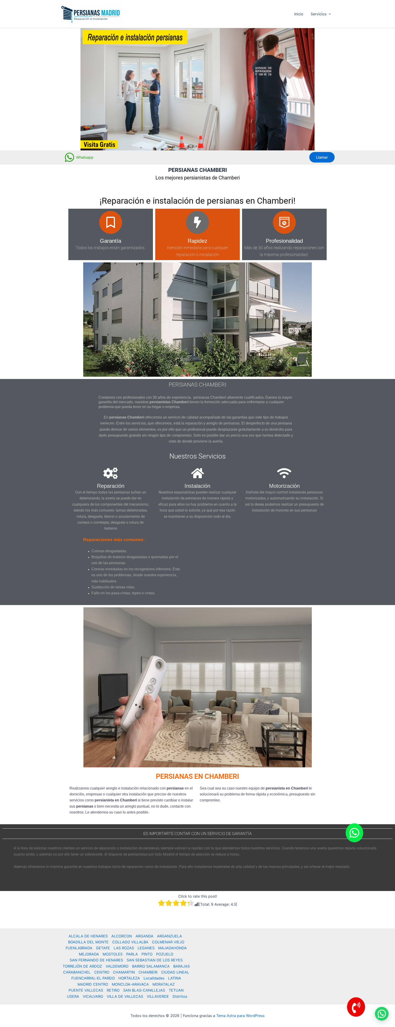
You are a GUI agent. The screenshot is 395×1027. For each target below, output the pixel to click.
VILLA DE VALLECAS (125, 996)
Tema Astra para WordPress (240, 1015)
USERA (73, 996)
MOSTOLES (113, 954)
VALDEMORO (117, 966)
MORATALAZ (163, 984)
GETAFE (103, 948)
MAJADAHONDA (172, 948)
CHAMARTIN (124, 972)
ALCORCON (121, 936)
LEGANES (146, 948)
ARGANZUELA (169, 936)
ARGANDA (144, 936)
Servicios (318, 14)
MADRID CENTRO (92, 984)
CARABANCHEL (77, 972)
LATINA (174, 978)
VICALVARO (93, 996)
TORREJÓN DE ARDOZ (82, 966)
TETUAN (176, 990)
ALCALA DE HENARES (88, 936)
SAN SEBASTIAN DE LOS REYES (155, 960)
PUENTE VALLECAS (86, 990)
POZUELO (164, 954)
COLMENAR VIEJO (168, 942)
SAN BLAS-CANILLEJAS (144, 990)
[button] (328, 14)
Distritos (180, 996)
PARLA (132, 954)
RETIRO (113, 990)
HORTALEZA (129, 978)
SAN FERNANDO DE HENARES (96, 960)
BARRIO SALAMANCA (151, 966)
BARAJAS (181, 966)
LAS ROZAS (124, 948)
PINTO (146, 954)
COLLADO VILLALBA (130, 942)
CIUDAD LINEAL (175, 972)
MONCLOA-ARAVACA (130, 984)
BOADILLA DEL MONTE (88, 942)
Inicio (298, 14)
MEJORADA (89, 954)
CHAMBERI (148, 972)
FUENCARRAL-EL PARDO (93, 978)
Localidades (154, 978)
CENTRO (101, 972)
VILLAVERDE (158, 996)
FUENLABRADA (79, 948)
